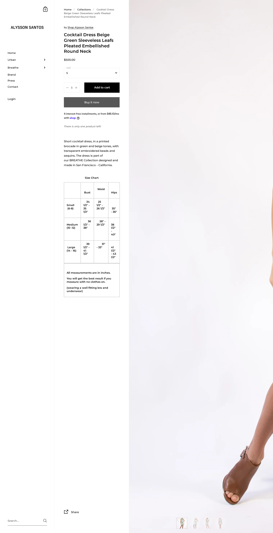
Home (68, 9)
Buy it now (91, 102)
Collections (84, 9)
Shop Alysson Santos (80, 27)
